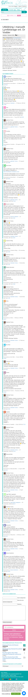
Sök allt (4, 9)
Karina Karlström (14, 569)
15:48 (5, 104)
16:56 (22, 117)
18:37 (5, 319)
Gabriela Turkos (14, 236)
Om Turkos (4, 672)
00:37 (14, 503)
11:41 (8, 264)
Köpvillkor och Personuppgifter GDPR (12, 676)
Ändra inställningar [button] (6, 693)
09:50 (8, 178)
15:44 (8, 251)
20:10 (8, 550)
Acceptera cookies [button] (16, 693)
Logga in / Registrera (22, 6)
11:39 (8, 298)
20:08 (8, 162)
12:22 (5, 145)
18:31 (6, 128)
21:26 (6, 536)
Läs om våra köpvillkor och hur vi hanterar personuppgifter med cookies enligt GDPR (12, 690)
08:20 (8, 522)
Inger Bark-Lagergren (15, 502)
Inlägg (18, 9)
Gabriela (12, 103)
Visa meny (5, 19)
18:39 (8, 571)
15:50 (6, 369)
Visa (18, 15)
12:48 (8, 491)
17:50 (14, 201)
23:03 (5, 358)
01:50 (6, 470)
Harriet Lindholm (14, 216)
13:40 (14, 284)
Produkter (11, 9)
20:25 (6, 84)
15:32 (8, 409)
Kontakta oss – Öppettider (8, 675)
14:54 (5, 392)
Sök (24, 12)
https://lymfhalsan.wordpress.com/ (11, 171)
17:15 (24, 424)
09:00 (8, 341)
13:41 (14, 218)
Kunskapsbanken (17, 37)
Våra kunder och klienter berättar (11, 674)
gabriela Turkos (14, 126)
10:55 (8, 591)
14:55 (14, 237)
